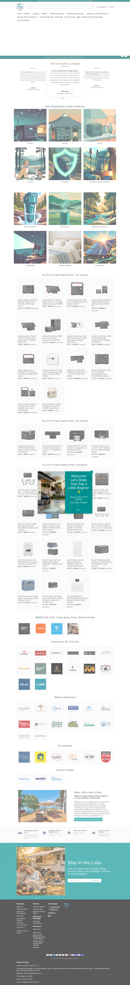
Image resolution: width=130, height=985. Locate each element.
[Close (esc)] (91, 472)
